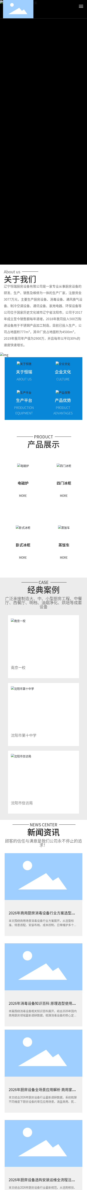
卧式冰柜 (23, 544)
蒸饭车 (63, 544)
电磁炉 (23, 483)
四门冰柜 (64, 483)
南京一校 (18, 667)
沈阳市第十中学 (23, 735)
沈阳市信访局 (22, 802)
